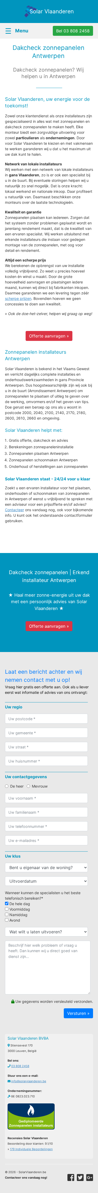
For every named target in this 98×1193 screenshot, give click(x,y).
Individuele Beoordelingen (31, 1149)
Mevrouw (40, 786)
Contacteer (14, 510)
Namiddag (17, 914)
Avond (14, 920)
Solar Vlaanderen (52, 11)
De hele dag (19, 903)
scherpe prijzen (18, 298)
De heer (17, 786)
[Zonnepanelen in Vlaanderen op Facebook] (70, 1178)
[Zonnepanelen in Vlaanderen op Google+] (89, 1178)
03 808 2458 (20, 1066)
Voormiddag (19, 909)
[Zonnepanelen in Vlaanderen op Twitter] (80, 1178)
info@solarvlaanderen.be (28, 1081)
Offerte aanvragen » (49, 336)
